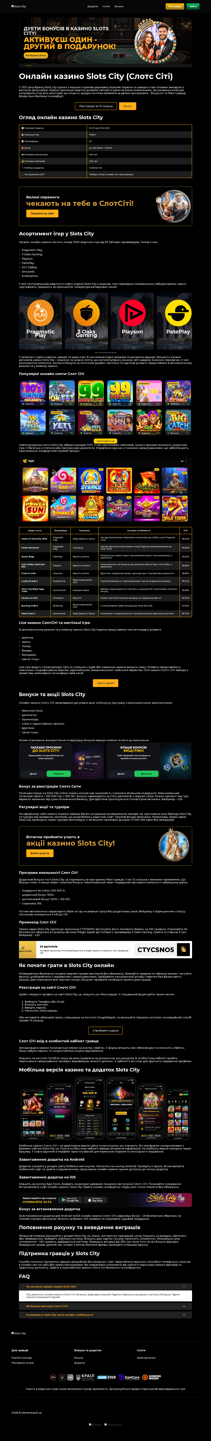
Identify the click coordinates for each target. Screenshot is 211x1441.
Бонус (127, 106)
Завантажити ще (105, 441)
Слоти (106, 6)
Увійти (193, 6)
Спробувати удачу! (105, 1030)
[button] (26, 65)
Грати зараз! (105, 683)
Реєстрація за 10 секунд (96, 106)
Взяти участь (40, 853)
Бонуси (119, 6)
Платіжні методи (21, 1357)
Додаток (92, 6)
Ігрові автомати (146, 1357)
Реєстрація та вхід (22, 1362)
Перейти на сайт (42, 213)
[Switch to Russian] (95, 1425)
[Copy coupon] (183, 949)
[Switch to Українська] (113, 1425)
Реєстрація (175, 6)
